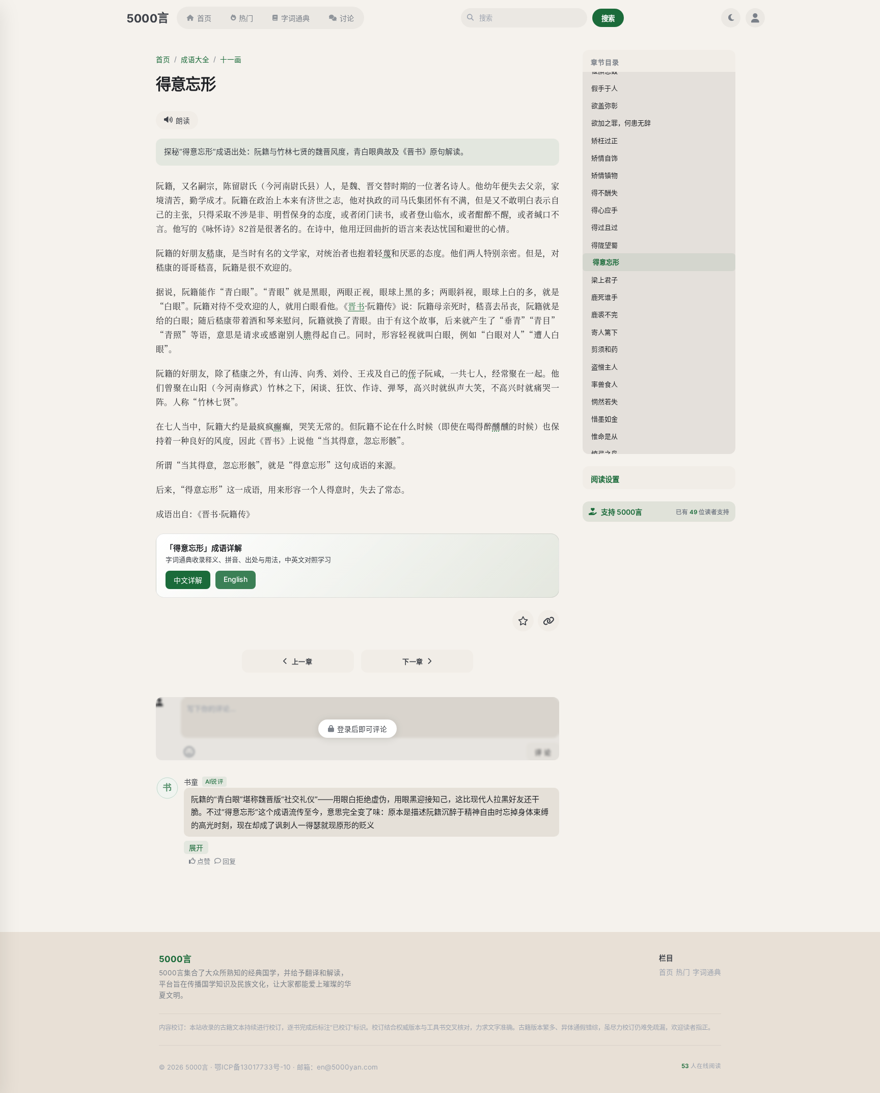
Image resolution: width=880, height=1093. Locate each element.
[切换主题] (730, 18)
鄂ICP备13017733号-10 (252, 1067)
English (236, 579)
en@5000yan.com (347, 1067)
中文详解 (188, 580)
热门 (246, 18)
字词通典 (295, 18)
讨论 (347, 18)
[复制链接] (548, 620)
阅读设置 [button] (605, 479)
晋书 (356, 306)
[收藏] (523, 620)
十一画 (230, 60)
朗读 (183, 121)
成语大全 (195, 60)
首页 (204, 18)
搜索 (608, 18)
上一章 (302, 661)
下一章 (412, 661)
